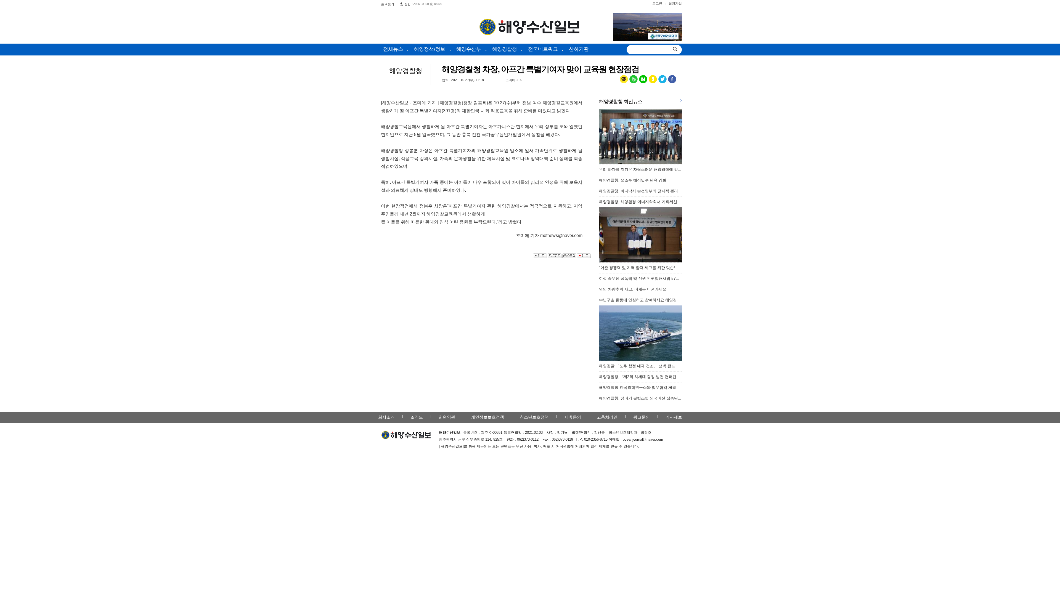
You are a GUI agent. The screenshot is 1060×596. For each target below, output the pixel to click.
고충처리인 (607, 417)
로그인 (657, 4)
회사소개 (386, 417)
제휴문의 (573, 417)
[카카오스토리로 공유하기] (653, 80)
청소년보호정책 (534, 417)
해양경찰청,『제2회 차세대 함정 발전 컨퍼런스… (641, 376)
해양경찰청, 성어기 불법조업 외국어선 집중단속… (642, 398)
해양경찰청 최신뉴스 (620, 101)
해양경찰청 (504, 49)
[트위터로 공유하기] (662, 80)
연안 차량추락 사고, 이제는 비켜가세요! (633, 289)
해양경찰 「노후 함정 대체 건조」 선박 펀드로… (641, 366)
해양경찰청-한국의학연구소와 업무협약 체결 (637, 387)
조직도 (416, 417)
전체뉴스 (393, 49)
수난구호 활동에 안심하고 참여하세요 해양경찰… (642, 300)
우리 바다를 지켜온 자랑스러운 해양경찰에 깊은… (642, 169)
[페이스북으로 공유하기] (672, 80)
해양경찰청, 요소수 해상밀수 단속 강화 (632, 180)
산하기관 (579, 49)
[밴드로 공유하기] (633, 80)
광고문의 (641, 417)
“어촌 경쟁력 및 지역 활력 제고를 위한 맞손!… (639, 267)
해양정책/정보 (429, 49)
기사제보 (674, 417)
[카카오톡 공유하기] (624, 80)
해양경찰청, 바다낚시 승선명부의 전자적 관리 (638, 191)
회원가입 (675, 4)
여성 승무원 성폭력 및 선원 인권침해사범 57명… (641, 278)
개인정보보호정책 (487, 417)
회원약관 (447, 417)
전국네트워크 (543, 49)
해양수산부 (468, 49)
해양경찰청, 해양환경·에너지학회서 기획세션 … (640, 201)
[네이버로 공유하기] (643, 80)
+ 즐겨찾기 (386, 4)
